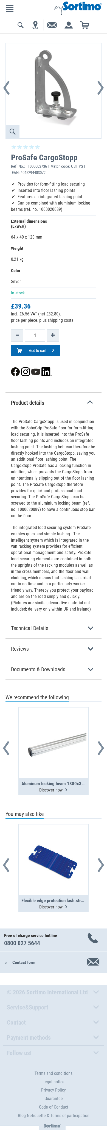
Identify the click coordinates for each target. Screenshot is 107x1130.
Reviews (20, 648)
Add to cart (37, 350)
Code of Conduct (53, 1107)
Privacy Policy (53, 1090)
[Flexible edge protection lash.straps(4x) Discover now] (53, 846)
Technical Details (29, 628)
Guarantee (53, 1098)
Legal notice (53, 1081)
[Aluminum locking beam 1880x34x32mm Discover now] (53, 729)
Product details (27, 402)
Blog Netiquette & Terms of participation (53, 1115)
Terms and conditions (53, 1073)
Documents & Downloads (38, 669)
